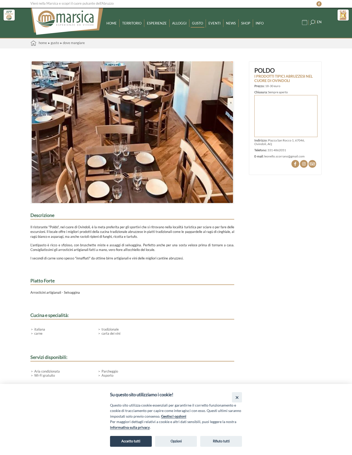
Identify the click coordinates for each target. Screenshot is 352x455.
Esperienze (157, 23)
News (231, 23)
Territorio (131, 23)
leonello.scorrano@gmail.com (284, 156)
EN (319, 22)
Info (260, 23)
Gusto (197, 23)
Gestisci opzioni (173, 416)
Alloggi (179, 23)
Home (111, 23)
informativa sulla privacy (130, 427)
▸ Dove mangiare (72, 43)
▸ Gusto (53, 43)
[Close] (237, 397)
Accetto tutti (130, 441)
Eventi (214, 23)
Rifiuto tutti (221, 441)
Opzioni (176, 441)
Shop (245, 23)
